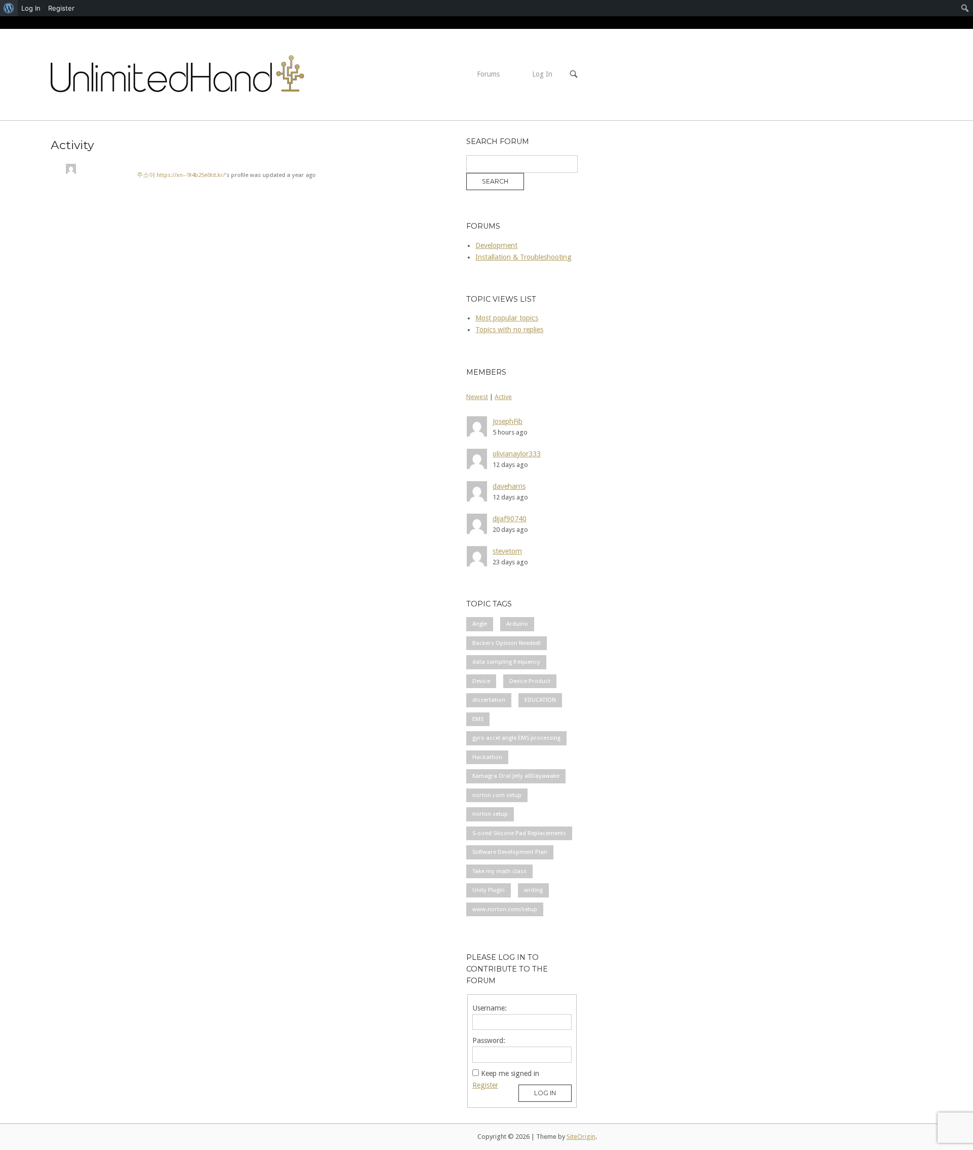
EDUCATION (540, 699)
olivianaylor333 (517, 454)
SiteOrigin (581, 1136)
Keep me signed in (510, 1073)
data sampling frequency (506, 661)
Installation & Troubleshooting (523, 257)
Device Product (529, 681)
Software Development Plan (509, 851)
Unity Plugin (488, 889)
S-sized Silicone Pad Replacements (519, 833)
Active (503, 397)
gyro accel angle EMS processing (516, 737)
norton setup (490, 813)
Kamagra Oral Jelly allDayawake (515, 775)
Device (481, 681)
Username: (489, 1008)
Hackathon (487, 757)
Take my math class (499, 871)
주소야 (147, 174)
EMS (477, 719)
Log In (542, 74)
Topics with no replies (509, 330)
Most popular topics (506, 318)
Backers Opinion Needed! (506, 642)
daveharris (509, 486)
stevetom (507, 551)
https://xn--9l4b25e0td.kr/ (191, 174)
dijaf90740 (510, 519)
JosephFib (507, 421)
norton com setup (496, 795)
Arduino (517, 623)
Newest (477, 397)
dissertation (488, 699)
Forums (488, 74)
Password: (488, 1040)
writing (533, 889)
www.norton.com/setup (504, 909)
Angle (479, 623)
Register (485, 1085)
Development (496, 245)
